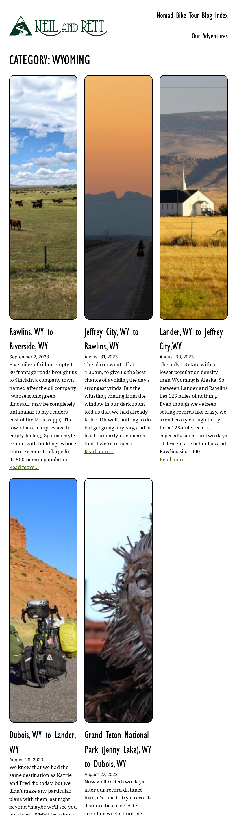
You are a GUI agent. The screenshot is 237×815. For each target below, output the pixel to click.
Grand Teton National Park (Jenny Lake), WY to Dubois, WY (117, 749)
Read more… (24, 467)
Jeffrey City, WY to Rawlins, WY (111, 339)
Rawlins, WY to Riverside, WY (31, 339)
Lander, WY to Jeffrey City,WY (191, 339)
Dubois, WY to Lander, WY (42, 742)
